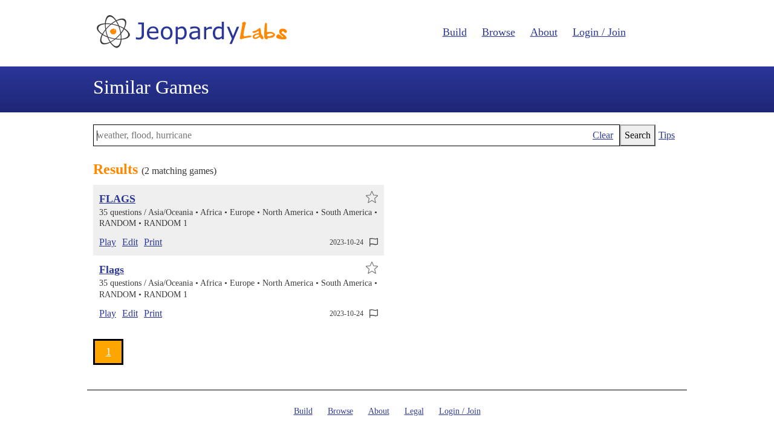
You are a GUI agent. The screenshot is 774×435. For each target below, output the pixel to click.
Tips (667, 135)
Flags (111, 269)
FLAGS (117, 199)
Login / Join (599, 32)
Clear (603, 135)
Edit (130, 242)
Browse (498, 32)
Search (638, 135)
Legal (414, 411)
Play (107, 242)
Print (153, 242)
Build (455, 32)
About (544, 32)
